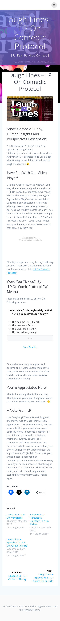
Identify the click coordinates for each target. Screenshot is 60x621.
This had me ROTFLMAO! (25, 321)
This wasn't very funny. (24, 332)
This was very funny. (23, 325)
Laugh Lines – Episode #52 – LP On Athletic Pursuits (17, 542)
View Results (30, 347)
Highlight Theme (32, 609)
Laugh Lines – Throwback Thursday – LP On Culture (39, 519)
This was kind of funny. (24, 328)
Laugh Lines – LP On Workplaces (16, 516)
